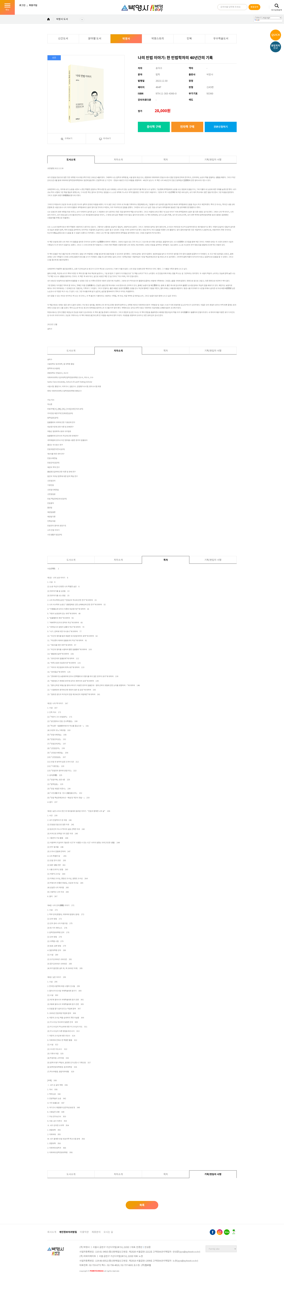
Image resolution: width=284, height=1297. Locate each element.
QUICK (275, 34)
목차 (165, 159)
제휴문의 (96, 1232)
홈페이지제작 (86, 1275)
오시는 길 (108, 1232)
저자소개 (118, 159)
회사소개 (51, 1232)
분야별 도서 (94, 38)
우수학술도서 (220, 38)
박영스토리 (157, 38)
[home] (48, 19)
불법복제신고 (275, 46)
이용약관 (84, 1232)
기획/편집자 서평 (212, 159)
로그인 (22, 5)
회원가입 (33, 5)
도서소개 (71, 159)
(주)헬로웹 (146, 1265)
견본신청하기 (221, 126)
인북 (189, 38)
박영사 (126, 38)
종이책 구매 (154, 127)
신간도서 (63, 38)
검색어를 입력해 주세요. (230, 7)
